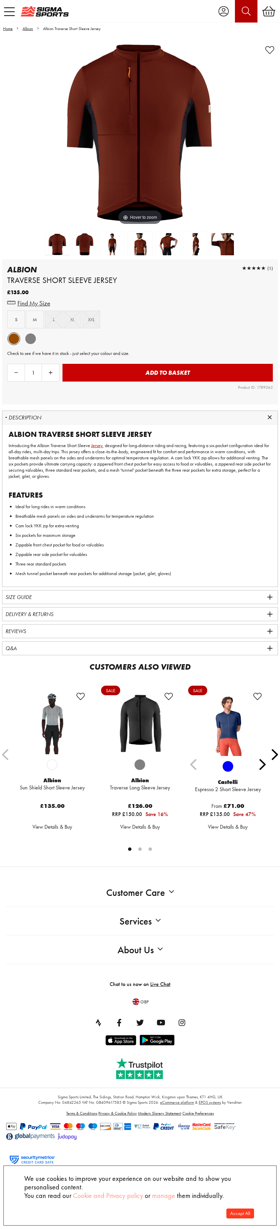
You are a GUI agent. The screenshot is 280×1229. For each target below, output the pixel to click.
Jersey (96, 445)
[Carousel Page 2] (140, 849)
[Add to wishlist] (270, 50)
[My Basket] (268, 11)
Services (136, 921)
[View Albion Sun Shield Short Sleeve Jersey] (52, 723)
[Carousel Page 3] (150, 849)
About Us (135, 950)
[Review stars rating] (254, 268)
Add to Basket (167, 372)
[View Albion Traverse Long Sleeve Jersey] (140, 723)
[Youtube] (161, 1022)
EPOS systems (210, 1102)
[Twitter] (140, 1022)
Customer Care (135, 892)
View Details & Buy (52, 826)
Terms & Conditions (81, 1113)
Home (8, 28)
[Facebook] (119, 1022)
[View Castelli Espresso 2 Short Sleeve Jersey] (228, 724)
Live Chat (160, 984)
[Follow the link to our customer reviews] (144, 1067)
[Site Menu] (9, 11)
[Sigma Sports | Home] (45, 11)
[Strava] (98, 1022)
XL (72, 319)
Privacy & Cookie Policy (117, 1113)
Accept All (240, 1213)
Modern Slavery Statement (159, 1113)
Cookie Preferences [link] (198, 1113)
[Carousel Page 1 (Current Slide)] (130, 849)
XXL (91, 319)
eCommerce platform (177, 1102)
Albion (28, 28)
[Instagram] (181, 1022)
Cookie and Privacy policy (108, 1195)
